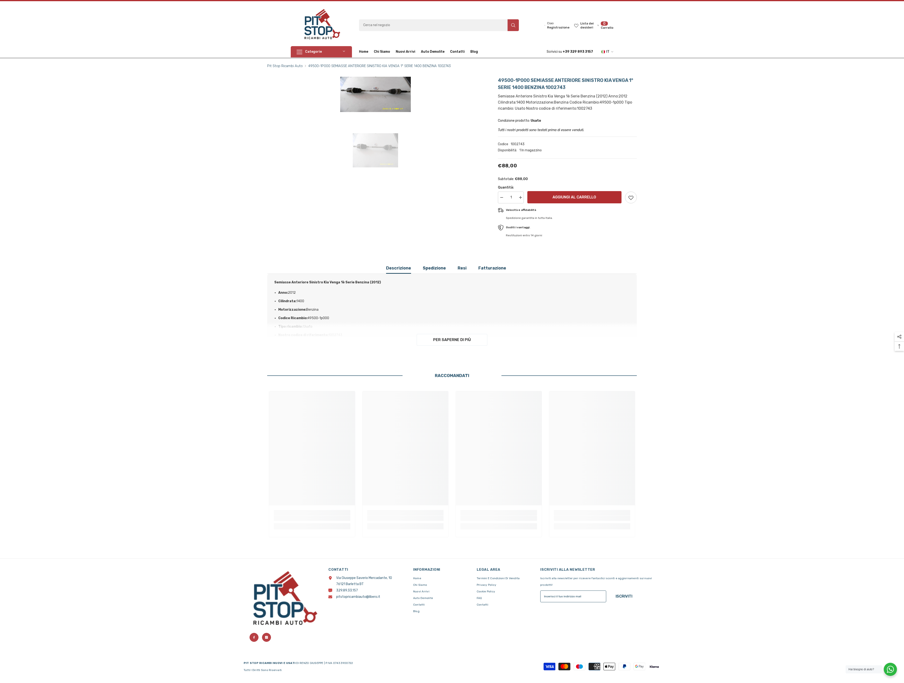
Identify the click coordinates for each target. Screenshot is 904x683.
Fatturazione (492, 268)
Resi (462, 268)
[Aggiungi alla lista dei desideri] (631, 197)
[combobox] (433, 25)
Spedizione (434, 268)
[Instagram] (266, 637)
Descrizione (398, 268)
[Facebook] (254, 637)
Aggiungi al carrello (574, 197)
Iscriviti (624, 596)
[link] (312, 518)
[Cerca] (439, 25)
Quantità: (506, 187)
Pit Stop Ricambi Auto (285, 66)
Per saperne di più (452, 339)
